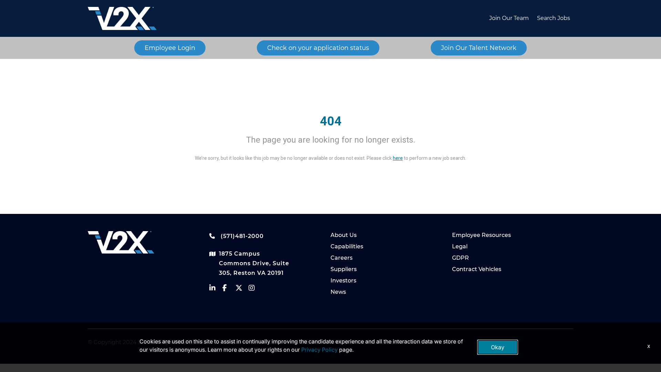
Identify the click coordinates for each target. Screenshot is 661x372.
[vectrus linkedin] (215, 289)
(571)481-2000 (241, 236)
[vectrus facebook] (228, 289)
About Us (343, 235)
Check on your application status (318, 48)
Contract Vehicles (476, 269)
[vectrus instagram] (255, 289)
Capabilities (346, 246)
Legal (460, 246)
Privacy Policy (319, 349)
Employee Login (170, 48)
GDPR (460, 258)
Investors (343, 280)
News (338, 292)
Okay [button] (497, 347)
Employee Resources (481, 235)
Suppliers (343, 269)
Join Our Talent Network (478, 48)
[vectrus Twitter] (242, 289)
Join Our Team (509, 18)
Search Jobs (553, 18)
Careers (341, 258)
